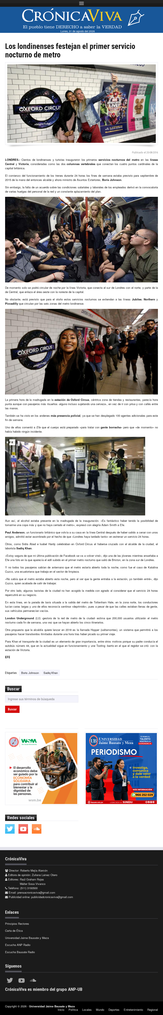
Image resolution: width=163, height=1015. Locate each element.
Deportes (113, 1010)
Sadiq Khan (51, 673)
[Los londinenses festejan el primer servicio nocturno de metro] (81, 103)
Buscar (12, 709)
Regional (152, 1010)
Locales (87, 1010)
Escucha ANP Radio (17, 945)
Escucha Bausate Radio (20, 952)
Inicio (61, 1010)
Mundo (100, 1010)
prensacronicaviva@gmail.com (36, 892)
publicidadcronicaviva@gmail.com (52, 897)
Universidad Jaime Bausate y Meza (27, 938)
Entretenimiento (133, 1010)
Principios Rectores (17, 924)
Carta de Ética (14, 931)
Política (73, 1010)
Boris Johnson (30, 673)
